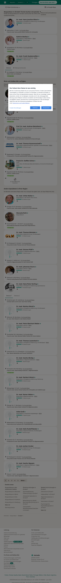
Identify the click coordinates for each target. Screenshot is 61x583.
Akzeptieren (46, 107)
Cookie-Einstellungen (15, 108)
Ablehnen (35, 107)
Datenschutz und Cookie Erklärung (21, 103)
